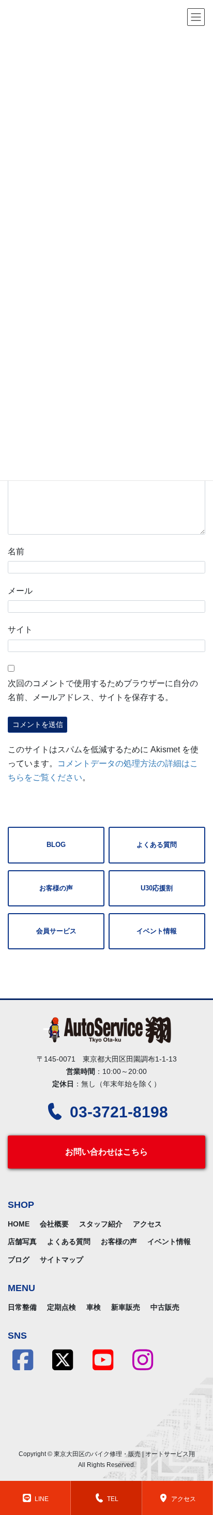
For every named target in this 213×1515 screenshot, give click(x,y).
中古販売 (164, 1307)
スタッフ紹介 (101, 1224)
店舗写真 (22, 1241)
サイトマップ (61, 1259)
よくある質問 (156, 845)
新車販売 (125, 1307)
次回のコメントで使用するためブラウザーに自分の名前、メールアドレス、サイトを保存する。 (103, 690)
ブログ (18, 1259)
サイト (20, 629)
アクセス (147, 1224)
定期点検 (61, 1307)
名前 (16, 551)
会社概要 (54, 1224)
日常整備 (22, 1307)
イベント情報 (156, 931)
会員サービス (56, 931)
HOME (18, 1224)
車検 (93, 1307)
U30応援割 (157, 888)
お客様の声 (56, 888)
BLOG (56, 845)
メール (20, 590)
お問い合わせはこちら (106, 1151)
